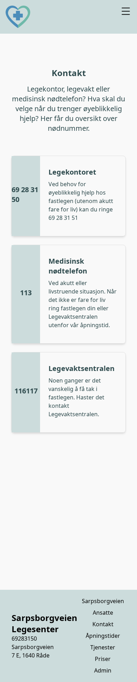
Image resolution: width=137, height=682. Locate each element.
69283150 (24, 638)
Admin (102, 670)
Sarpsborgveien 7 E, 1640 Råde (33, 651)
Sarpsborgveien (103, 601)
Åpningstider (103, 636)
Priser (103, 659)
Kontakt (102, 624)
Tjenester (102, 647)
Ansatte (103, 612)
